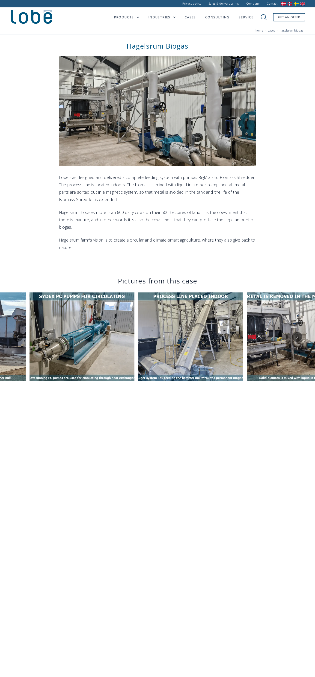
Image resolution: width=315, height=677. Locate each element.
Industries (159, 17)
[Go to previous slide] (18, 337)
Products (124, 17)
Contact (272, 4)
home (259, 30)
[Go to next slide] (297, 337)
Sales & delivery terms (223, 4)
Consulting (217, 17)
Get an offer (289, 17)
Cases (190, 17)
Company (252, 4)
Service (246, 17)
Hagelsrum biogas (291, 30)
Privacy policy (191, 4)
